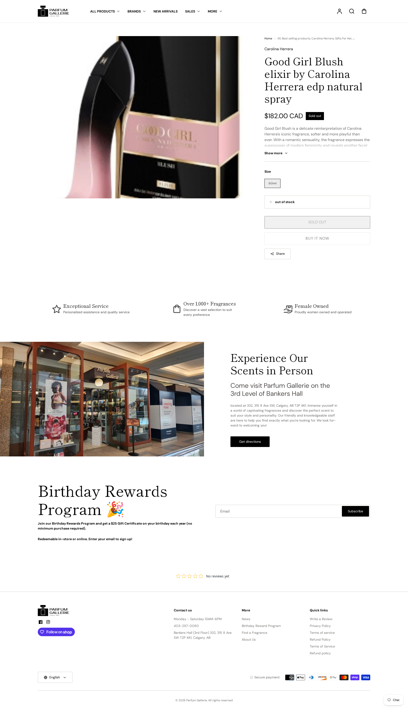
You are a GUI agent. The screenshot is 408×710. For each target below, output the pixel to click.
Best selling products (296, 38)
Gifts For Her (343, 38)
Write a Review (321, 619)
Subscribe (355, 511)
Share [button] (280, 253)
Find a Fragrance (254, 633)
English (54, 677)
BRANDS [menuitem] (134, 11)
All (279, 38)
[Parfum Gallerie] (55, 610)
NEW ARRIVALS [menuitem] (165, 11)
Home (268, 38)
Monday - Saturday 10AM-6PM (198, 619)
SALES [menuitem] (190, 11)
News (246, 619)
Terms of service (322, 633)
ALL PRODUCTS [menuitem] (102, 11)
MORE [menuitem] (212, 11)
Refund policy (320, 653)
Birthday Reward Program (261, 626)
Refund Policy (320, 639)
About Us (249, 639)
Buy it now (317, 238)
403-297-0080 (186, 626)
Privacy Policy (320, 626)
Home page (360, 38)
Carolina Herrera (322, 38)
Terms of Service (322, 646)
